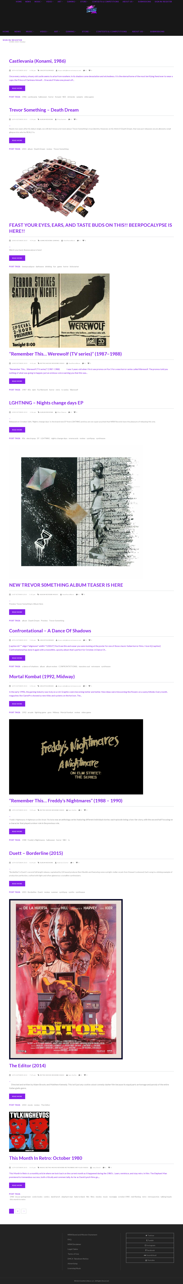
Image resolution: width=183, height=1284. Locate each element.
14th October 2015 (20, 810)
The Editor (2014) (27, 1065)
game (59, 266)
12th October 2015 (20, 862)
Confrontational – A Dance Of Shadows (50, 630)
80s (29, 390)
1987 (24, 390)
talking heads (166, 1197)
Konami (58, 97)
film (87, 1197)
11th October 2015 (20, 1167)
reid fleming (136, 1197)
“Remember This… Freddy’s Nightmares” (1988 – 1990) (65, 800)
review (49, 149)
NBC (65, 840)
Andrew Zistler (62, 862)
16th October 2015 (20, 686)
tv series (65, 390)
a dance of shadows (30, 666)
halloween (42, 97)
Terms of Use (73, 1254)
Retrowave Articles (74, 1167)
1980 (12, 1197)
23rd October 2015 (20, 240)
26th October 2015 (20, 119)
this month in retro (17, 1199)
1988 (24, 840)
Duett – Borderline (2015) (36, 853)
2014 (24, 1105)
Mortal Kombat (67, 712)
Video (61, 363)
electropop (31, 438)
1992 (24, 712)
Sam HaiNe (72, 810)
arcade (30, 712)
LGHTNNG (45, 438)
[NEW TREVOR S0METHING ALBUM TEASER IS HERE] (91, 512)
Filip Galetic (61, 119)
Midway (56, 712)
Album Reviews (46, 119)
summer (54, 892)
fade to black (79, 1197)
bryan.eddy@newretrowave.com (69, 70)
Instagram (150, 1245)
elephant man (67, 1197)
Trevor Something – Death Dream (44, 110)
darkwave (40, 266)
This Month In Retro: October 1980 (45, 1158)
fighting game (40, 712)
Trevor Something (61, 149)
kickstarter (74, 266)
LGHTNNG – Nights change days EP (46, 402)
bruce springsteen (23, 1197)
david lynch (55, 1197)
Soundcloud (151, 1255)
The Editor (45, 1105)
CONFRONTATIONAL (68, 666)
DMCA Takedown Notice (78, 1259)
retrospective (153, 1197)
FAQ (69, 1239)
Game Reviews (46, 240)
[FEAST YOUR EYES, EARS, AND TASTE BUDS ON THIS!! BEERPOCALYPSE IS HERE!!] (91, 187)
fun (54, 266)
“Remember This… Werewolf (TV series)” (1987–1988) (65, 353)
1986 (24, 97)
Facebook (150, 1250)
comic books (37, 1197)
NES (64, 97)
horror (51, 97)
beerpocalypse (28, 266)
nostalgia (113, 1197)
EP (38, 438)
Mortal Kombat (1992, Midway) (42, 676)
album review (51, 666)
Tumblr (150, 1240)
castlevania (32, 97)
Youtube (151, 1260)
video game (89, 97)
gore (49, 712)
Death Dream (39, 149)
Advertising (72, 1263)
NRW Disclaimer (74, 1244)
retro (58, 390)
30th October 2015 (20, 70)
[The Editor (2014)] (91, 979)
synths (71, 892)
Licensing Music (74, 1268)
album (30, 149)
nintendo (71, 97)
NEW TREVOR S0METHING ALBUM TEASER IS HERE (66, 585)
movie (30, 1105)
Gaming (56, 240)
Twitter (150, 1235)
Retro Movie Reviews (49, 363)
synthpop (91, 438)
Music (55, 594)
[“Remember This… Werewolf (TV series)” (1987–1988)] (91, 311)
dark (34, 390)
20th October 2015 (20, 640)
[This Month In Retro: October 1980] (91, 1132)
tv (69, 840)
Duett (40, 892)
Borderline (32, 892)
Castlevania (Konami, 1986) (37, 61)
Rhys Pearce (61, 412)
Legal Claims (73, 1249)
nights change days (59, 438)
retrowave (95, 666)
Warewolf (74, 390)
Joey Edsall (96, 1167)
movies (99, 1197)
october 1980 (124, 1197)
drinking (48, 266)
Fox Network (42, 390)
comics (47, 1197)
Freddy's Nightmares (36, 840)
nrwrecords (73, 438)
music (105, 1197)
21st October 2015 (19, 594)
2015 (24, 149)
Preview (44, 620)
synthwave (100, 438)
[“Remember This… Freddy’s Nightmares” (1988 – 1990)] (91, 756)
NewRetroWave (69, 240)
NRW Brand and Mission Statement (82, 1234)
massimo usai (84, 666)
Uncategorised (47, 70)
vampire (79, 97)
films (92, 1197)
